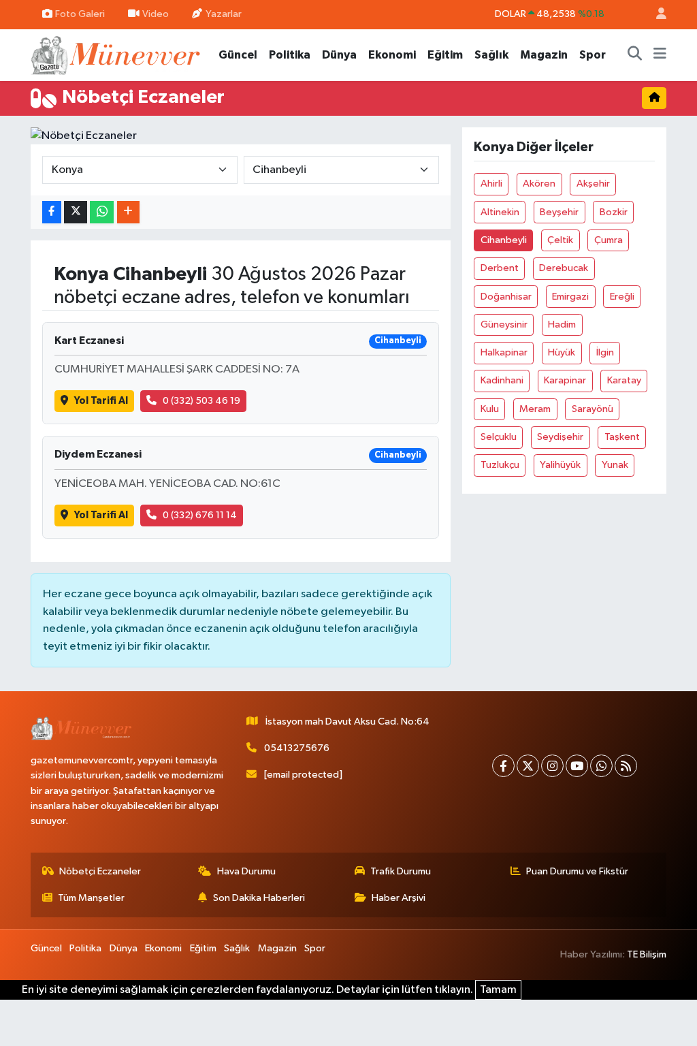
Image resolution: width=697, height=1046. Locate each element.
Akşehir (593, 183)
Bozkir (614, 212)
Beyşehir (559, 212)
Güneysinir (504, 324)
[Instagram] (552, 766)
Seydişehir (560, 437)
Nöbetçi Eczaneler (100, 871)
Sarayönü (592, 409)
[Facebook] (503, 766)
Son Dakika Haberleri (259, 898)
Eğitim (445, 55)
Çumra (608, 240)
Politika (289, 55)
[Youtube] (577, 766)
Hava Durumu (246, 871)
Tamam (498, 990)
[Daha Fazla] (128, 212)
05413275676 (296, 748)
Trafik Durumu (400, 871)
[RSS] (626, 766)
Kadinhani (502, 380)
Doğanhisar (506, 296)
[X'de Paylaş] (75, 212)
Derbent (500, 268)
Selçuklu (499, 437)
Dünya (339, 55)
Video (155, 14)
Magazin (544, 55)
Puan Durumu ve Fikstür (577, 871)
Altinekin (500, 212)
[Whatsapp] (601, 766)
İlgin (605, 352)
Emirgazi (570, 296)
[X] (528, 766)
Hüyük (561, 352)
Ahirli (491, 183)
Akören (539, 183)
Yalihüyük (560, 465)
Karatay (624, 380)
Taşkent (622, 437)
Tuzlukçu (500, 465)
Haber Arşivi (398, 898)
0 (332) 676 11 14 (200, 515)
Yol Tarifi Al (101, 401)
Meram (535, 409)
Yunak (615, 465)
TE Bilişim (646, 954)
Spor (592, 55)
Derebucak (563, 268)
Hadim (562, 324)
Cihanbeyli (504, 240)
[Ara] (635, 55)
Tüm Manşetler (91, 898)
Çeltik (560, 240)
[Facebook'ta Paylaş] (51, 212)
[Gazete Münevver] (116, 54)
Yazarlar (224, 14)
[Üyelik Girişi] (655, 14)
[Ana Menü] (659, 55)
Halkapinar (504, 352)
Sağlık (491, 55)
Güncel (237, 55)
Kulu (490, 409)
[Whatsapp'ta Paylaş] (102, 212)
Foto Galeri (80, 14)
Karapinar (565, 380)
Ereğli (622, 296)
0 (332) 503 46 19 (201, 401)
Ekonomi (392, 55)
